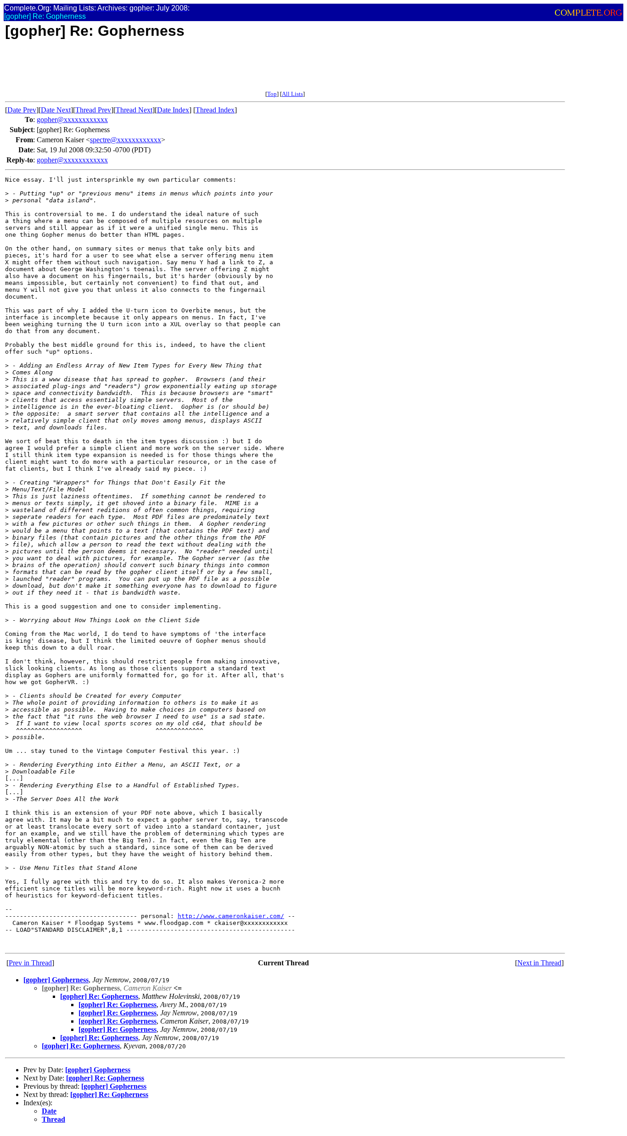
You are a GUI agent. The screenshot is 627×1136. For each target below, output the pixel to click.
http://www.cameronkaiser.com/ (231, 916)
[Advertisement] (172, 69)
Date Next (56, 110)
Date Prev (21, 110)
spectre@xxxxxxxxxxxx (125, 140)
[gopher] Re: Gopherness (99, 996)
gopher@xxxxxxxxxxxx (72, 119)
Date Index (173, 110)
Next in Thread (539, 963)
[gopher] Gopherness (56, 980)
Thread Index (215, 110)
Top (272, 93)
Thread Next (134, 110)
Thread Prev (93, 110)
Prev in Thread (30, 963)
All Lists (292, 93)
